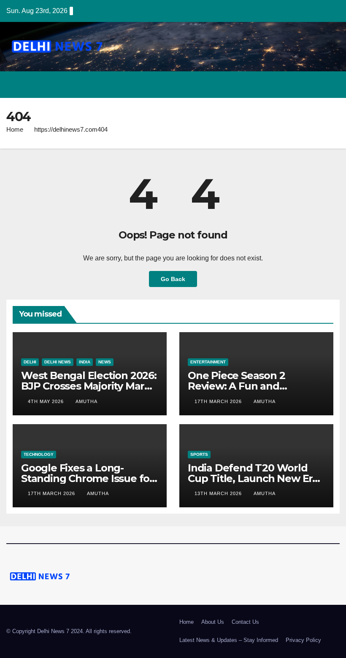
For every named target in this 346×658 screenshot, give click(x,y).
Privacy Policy (303, 640)
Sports (199, 454)
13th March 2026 (219, 493)
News (104, 362)
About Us (212, 622)
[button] (315, 84)
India (84, 362)
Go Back (173, 279)
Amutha (86, 401)
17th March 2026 (219, 401)
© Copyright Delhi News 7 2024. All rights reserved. (69, 631)
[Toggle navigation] (332, 84)
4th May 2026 (46, 401)
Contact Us (245, 622)
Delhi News (57, 362)
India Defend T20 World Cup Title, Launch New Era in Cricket (253, 478)
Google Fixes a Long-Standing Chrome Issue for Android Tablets (87, 478)
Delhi (30, 362)
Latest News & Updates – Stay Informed (228, 640)
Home (14, 129)
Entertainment (208, 362)
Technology (39, 454)
